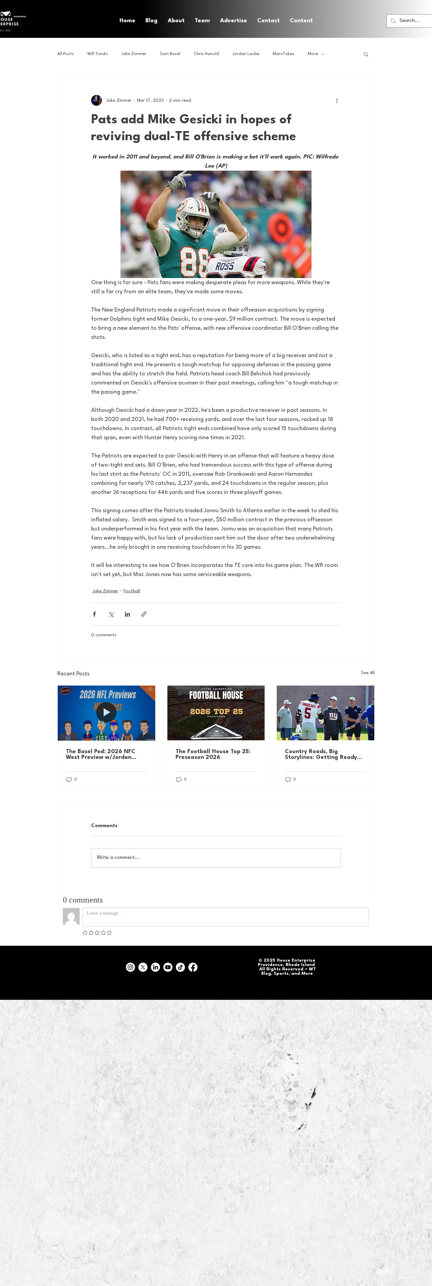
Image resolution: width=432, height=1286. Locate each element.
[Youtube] (167, 967)
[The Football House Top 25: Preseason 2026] (216, 713)
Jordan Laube (246, 54)
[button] (301, 21)
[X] (142, 967)
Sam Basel (170, 54)
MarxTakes (283, 54)
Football (132, 591)
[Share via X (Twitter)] (111, 614)
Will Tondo (97, 54)
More (313, 54)
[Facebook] (192, 967)
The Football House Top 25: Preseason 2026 (213, 754)
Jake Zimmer (134, 54)
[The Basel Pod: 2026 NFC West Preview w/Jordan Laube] (106, 713)
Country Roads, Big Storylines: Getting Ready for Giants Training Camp (321, 754)
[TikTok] (180, 967)
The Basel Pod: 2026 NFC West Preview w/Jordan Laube (100, 754)
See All (368, 673)
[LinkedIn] (155, 967)
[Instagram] (130, 967)
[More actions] (337, 100)
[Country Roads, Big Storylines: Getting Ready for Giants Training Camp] (325, 713)
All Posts (65, 54)
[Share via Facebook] (94, 614)
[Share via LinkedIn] (127, 614)
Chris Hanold (206, 54)
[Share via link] (144, 614)
